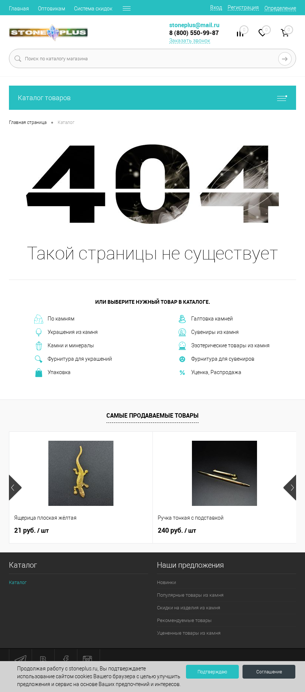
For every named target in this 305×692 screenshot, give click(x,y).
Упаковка (59, 372)
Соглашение (269, 672)
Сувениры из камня (215, 332)
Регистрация (243, 7)
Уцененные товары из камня (189, 633)
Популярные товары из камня (190, 595)
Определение (280, 8)
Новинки (166, 582)
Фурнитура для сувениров (222, 359)
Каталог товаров (44, 98)
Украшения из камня (73, 332)
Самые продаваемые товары (152, 415)
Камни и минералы (71, 345)
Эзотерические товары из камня (230, 345)
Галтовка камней (212, 319)
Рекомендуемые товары (184, 620)
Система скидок (93, 9)
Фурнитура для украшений (80, 359)
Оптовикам (51, 9)
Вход (216, 7)
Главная (19, 9)
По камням (61, 319)
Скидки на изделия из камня (188, 607)
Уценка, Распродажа (216, 372)
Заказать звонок (189, 41)
